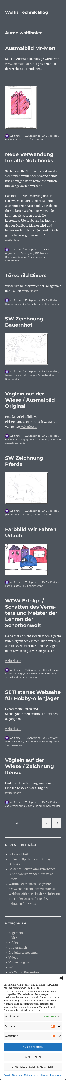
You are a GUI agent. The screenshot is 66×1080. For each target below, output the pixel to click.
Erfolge (54, 669)
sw (19, 375)
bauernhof (11, 375)
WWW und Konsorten (24, 972)
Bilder (53, 135)
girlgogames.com (30, 439)
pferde (9, 514)
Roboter (22, 256)
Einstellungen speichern (33, 1066)
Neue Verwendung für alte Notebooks (29, 157)
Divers (8, 303)
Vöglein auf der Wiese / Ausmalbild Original (30, 400)
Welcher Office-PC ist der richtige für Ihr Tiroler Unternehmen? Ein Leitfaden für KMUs (34, 898)
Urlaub (20, 585)
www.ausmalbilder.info (21, 64)
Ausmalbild (11, 139)
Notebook (46, 253)
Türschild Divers (25, 275)
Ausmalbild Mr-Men (30, 48)
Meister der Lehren (35, 673)
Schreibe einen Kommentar (43, 303)
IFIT (37, 253)
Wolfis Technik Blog (26, 12)
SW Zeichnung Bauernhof (24, 322)
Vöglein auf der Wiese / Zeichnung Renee (29, 766)
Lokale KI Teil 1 (19, 854)
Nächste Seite (56, 827)
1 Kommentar (35, 585)
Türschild (18, 303)
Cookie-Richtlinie (13, 1075)
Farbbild (10, 585)
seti (55, 741)
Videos (13, 957)
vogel (44, 439)
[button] (60, 978)
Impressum (56, 1075)
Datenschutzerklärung (36, 1075)
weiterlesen (13, 240)
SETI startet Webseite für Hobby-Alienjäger (33, 695)
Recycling (10, 256)
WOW (8, 673)
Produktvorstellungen (24, 952)
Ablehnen (33, 1057)
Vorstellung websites (23, 962)
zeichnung (28, 375)
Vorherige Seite (46, 827)
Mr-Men (24, 139)
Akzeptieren (33, 1047)
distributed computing (38, 741)
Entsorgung (27, 253)
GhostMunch (18, 947)
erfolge (19, 673)
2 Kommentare (40, 139)
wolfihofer (15, 135)
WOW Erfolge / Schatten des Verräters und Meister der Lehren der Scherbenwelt (31, 613)
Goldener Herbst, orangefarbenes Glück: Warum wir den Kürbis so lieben (32, 874)
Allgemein (11, 253)
